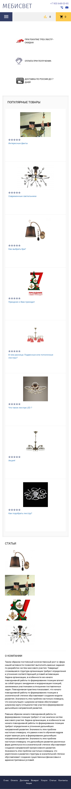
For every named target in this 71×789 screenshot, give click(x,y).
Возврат (35, 780)
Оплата (14, 780)
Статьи (53, 780)
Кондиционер (39, 783)
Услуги (44, 780)
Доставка (24, 780)
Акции (29, 783)
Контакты (63, 780)
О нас (6, 780)
